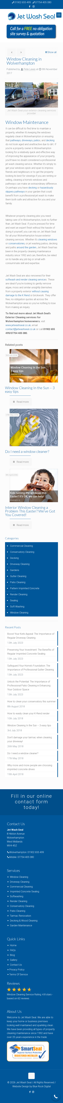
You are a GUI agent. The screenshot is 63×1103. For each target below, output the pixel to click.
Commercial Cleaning (21, 545)
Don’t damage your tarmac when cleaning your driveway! (29, 739)
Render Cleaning (18, 594)
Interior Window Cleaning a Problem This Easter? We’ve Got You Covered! (30, 511)
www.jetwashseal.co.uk (18, 325)
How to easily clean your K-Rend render (28, 713)
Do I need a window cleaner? (27, 451)
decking (50, 140)
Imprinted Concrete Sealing (24, 891)
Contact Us (16, 964)
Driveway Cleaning (20, 564)
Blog (12, 955)
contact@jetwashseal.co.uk (20, 329)
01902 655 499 (22, 2)
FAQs (13, 950)
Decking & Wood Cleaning (23, 920)
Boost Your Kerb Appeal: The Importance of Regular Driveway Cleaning (30, 635)
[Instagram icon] (33, 6)
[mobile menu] (58, 15)
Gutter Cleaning (18, 576)
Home (13, 945)
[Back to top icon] (31, 1076)
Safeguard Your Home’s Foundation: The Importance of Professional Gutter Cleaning (30, 667)
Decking (14, 558)
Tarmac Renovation (20, 915)
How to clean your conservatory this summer (31, 701)
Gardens (14, 570)
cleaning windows (47, 239)
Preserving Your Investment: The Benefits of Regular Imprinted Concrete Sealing (30, 651)
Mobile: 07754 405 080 (21, 857)
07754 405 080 (43, 2)
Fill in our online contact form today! (31, 801)
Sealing (14, 600)
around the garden (26, 247)
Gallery (13, 959)
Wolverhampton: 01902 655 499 (26, 852)
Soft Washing (17, 606)
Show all (51, 52)
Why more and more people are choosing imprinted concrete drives (29, 767)
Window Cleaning (19, 612)
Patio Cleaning (17, 582)
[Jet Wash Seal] (31, 16)
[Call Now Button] (56, 1096)
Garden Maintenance (21, 925)
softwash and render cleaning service (25, 279)
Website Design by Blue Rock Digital (31, 1086)
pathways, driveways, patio (24, 140)
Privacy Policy (16, 969)
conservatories (16, 243)
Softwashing (16, 896)
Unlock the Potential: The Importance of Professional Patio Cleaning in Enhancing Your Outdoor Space (28, 685)
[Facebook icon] (30, 6)
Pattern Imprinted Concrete (24, 588)
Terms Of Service (18, 974)
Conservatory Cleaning (22, 552)
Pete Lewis (29, 69)
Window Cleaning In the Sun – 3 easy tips (30, 390)
